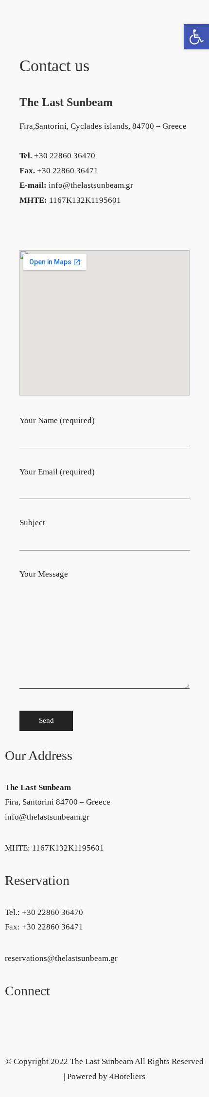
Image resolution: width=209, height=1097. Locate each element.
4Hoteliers (127, 1076)
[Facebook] (17, 1019)
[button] (196, 36)
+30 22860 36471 (52, 926)
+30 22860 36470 (52, 912)
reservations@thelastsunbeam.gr (61, 958)
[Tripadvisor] (43, 1019)
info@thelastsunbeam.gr (47, 817)
